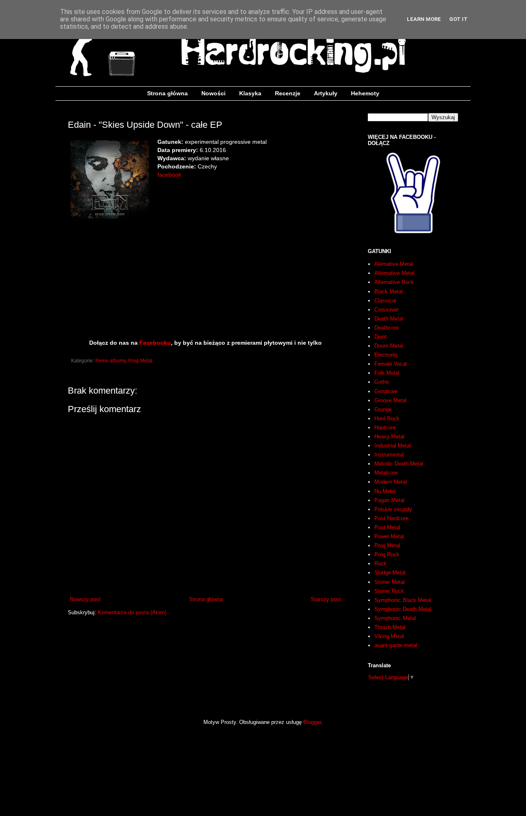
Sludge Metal (390, 572)
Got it (458, 19)
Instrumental (389, 455)
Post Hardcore (391, 518)
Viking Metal (389, 636)
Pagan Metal (389, 500)
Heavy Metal (389, 436)
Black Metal (388, 291)
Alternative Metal (394, 273)
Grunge (383, 409)
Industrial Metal (392, 446)
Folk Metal (386, 373)
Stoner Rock (389, 591)
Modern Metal (390, 482)
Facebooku (155, 342)
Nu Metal (385, 491)
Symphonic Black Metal (402, 600)
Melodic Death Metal (398, 464)
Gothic (382, 382)
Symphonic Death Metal (402, 609)
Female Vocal (390, 364)
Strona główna (167, 93)
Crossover (386, 310)
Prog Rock (386, 554)
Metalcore (386, 473)
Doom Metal (388, 346)
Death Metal (388, 319)
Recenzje (287, 93)
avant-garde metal (395, 645)
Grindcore (385, 391)
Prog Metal (140, 360)
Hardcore (385, 427)
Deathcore (386, 328)
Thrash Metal (390, 627)
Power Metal (389, 536)
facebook (169, 174)
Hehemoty (365, 93)
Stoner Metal (389, 582)
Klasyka (250, 93)
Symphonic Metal (395, 618)
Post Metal (387, 527)
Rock (380, 563)
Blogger (312, 722)
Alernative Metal (393, 264)
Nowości (213, 93)
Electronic (386, 355)
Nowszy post (85, 599)
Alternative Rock (394, 282)
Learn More (424, 19)
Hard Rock (386, 418)
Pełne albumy (110, 360)
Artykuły (325, 93)
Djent (380, 337)
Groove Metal (390, 400)
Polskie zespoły (393, 509)
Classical (385, 300)
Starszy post (326, 599)
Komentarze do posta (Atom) (132, 612)
